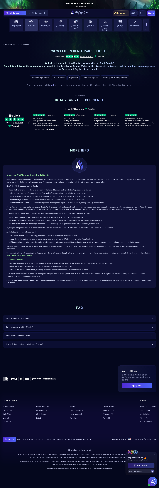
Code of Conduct (146, 422)
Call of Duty (7, 414)
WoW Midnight (8, 406)
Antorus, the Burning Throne (115, 78)
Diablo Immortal (75, 414)
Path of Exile (7, 410)
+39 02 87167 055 (88, 439)
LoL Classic (7, 422)
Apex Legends (41, 410)
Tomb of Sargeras (90, 78)
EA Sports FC (108, 414)
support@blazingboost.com (70, 439)
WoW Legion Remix (10, 44)
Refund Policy (145, 410)
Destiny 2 (73, 406)
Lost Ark (6, 418)
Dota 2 (38, 418)
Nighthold (73, 78)
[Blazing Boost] (79, 13)
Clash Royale (41, 414)
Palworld (106, 418)
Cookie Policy (145, 414)
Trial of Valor (59, 78)
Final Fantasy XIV (76, 410)
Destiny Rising (108, 406)
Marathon (73, 418)
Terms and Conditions (148, 406)
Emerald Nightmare (40, 78)
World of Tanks (108, 410)
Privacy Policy (145, 418)
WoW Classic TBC (42, 406)
